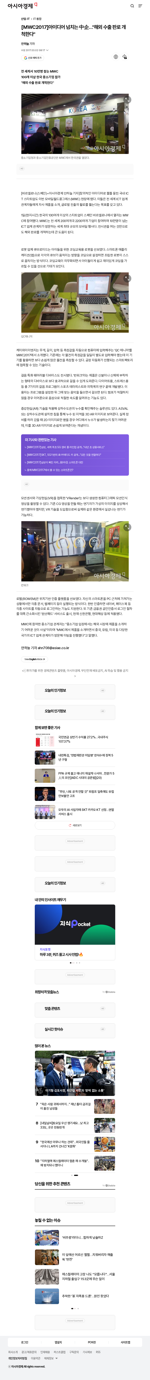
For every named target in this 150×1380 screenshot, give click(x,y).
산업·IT (25, 19)
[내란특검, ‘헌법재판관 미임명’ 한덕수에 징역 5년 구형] (45, 763)
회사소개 (13, 1352)
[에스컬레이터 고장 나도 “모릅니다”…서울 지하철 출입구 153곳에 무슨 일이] (47, 1283)
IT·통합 (37, 19)
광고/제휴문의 (29, 1352)
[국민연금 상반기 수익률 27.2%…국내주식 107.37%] (45, 745)
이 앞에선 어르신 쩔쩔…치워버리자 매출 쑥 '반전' (87, 1257)
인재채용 (45, 1352)
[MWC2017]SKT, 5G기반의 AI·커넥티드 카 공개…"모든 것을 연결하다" (64, 454)
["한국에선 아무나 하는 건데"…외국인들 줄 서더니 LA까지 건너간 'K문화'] (104, 1150)
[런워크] (75, 551)
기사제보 (87, 1352)
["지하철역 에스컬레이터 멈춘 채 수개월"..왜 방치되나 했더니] (104, 1169)
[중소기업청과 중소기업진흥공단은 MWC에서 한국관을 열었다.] (75, 124)
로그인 (24, 1342)
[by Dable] (109, 1185)
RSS (98, 1352)
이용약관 (35, 1358)
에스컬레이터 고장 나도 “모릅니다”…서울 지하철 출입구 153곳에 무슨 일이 (88, 1276)
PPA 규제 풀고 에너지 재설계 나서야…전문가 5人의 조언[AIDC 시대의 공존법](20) (86, 776)
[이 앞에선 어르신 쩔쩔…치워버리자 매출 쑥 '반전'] (47, 1264)
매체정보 (49, 1358)
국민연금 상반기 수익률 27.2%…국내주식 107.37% (83, 739)
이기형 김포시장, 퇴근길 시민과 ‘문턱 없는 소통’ (74, 1090)
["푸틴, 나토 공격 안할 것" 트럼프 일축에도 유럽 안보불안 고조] (45, 800)
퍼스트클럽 (59, 1352)
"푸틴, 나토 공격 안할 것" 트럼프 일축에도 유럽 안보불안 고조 (86, 794)
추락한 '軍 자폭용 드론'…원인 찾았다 (85, 1296)
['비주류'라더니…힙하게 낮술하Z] (47, 1244)
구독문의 (74, 1352)
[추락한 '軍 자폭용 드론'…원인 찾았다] (47, 1303)
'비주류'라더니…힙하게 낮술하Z (82, 1238)
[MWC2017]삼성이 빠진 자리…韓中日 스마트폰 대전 (55, 462)
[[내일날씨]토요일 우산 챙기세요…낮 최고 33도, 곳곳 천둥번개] (104, 1131)
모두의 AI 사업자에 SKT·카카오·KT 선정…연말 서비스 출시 (86, 812)
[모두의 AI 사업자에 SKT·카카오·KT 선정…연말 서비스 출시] (45, 818)
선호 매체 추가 (34, 57)
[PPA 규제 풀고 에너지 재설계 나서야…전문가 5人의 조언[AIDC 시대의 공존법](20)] (45, 781)
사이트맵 (125, 1342)
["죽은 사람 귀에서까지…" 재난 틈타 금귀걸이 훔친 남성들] (104, 1113)
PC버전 (92, 1342)
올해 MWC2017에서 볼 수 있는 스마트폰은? (50, 470)
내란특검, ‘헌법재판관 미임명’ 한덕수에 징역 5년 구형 (85, 758)
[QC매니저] (75, 302)
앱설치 (58, 1342)
